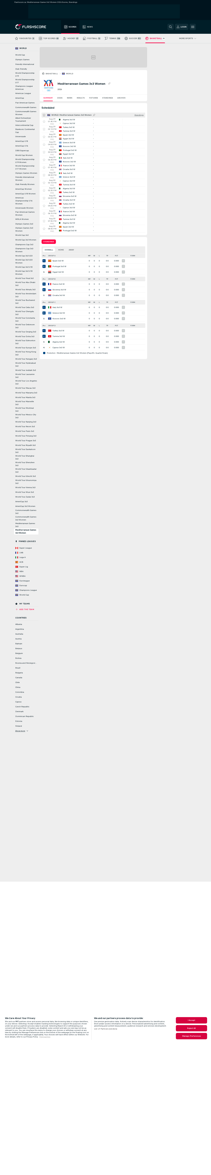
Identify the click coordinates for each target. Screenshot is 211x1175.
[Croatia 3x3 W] (49, 295)
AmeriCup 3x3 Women (25, 506)
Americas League (23, 93)
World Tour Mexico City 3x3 (25, 416)
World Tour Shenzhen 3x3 (25, 464)
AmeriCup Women (23, 189)
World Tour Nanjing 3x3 (25, 422)
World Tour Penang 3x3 (25, 436)
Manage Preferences (191, 1036)
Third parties (44, 1037)
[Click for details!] (93, 121)
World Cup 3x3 (22, 235)
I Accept (191, 1020)
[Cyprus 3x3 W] (49, 347)
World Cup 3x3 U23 (23, 256)
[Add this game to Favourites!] (44, 121)
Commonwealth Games (25, 107)
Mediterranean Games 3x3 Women (25, 531)
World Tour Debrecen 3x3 (25, 326)
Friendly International (24, 64)
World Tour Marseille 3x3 (24, 403)
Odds (59, 98)
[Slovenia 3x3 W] (49, 289)
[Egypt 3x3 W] (49, 272)
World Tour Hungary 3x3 (26, 359)
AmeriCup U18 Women (25, 193)
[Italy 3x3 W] (49, 307)
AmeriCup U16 (21, 146)
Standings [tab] (48, 242)
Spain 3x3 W (58, 261)
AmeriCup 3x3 (21, 501)
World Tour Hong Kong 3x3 (25, 353)
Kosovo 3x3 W (59, 318)
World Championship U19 (25, 74)
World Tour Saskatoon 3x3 (25, 451)
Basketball (52, 74)
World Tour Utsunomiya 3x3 (25, 481)
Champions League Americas (24, 87)
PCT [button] (116, 256)
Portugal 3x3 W (59, 266)
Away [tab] (71, 250)
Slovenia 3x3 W (59, 289)
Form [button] (132, 256)
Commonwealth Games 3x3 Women (25, 518)
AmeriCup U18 (21, 141)
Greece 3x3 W (58, 313)
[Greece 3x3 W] (49, 313)
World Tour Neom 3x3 (25, 426)
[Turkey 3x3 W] (49, 330)
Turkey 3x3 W (58, 330)
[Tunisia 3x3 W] (49, 336)
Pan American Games (25, 102)
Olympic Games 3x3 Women (24, 229)
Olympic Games (22, 59)
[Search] (170, 27)
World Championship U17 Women (25, 167)
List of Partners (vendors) (105, 1029)
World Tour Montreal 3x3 (24, 409)
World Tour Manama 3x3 (26, 392)
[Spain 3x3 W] (49, 260)
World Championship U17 (25, 81)
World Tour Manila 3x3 (25, 397)
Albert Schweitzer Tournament (23, 119)
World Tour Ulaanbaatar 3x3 (26, 470)
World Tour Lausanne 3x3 (25, 375)
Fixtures (93, 98)
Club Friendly (21, 69)
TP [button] (107, 256)
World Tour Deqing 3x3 (25, 331)
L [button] (99, 256)
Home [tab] (61, 250)
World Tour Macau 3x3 (25, 388)
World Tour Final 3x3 (24, 278)
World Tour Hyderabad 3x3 (25, 364)
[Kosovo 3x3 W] (49, 318)
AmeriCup (19, 98)
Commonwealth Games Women (25, 113)
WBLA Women (22, 219)
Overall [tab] (49, 250)
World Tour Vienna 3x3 (25, 487)
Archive (121, 98)
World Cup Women (24, 155)
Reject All (191, 1028)
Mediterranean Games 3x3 (25, 525)
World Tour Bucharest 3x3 (25, 301)
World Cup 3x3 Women (25, 240)
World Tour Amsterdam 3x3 (25, 295)
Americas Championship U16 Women (23, 201)
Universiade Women (24, 208)
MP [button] (89, 256)
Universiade (20, 136)
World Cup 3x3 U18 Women (23, 272)
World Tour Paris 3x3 (24, 431)
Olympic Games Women (26, 173)
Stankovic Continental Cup (25, 131)
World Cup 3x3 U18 (23, 267)
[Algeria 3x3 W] (49, 341)
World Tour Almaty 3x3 (25, 289)
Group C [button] (51, 302)
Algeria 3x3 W (58, 342)
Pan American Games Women (25, 213)
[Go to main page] (32, 26)
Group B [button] (51, 279)
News (69, 98)
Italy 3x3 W (57, 307)
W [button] (94, 256)
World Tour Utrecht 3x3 (25, 476)
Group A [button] (51, 256)
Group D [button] (52, 326)
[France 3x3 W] (49, 284)
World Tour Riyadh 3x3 (25, 445)
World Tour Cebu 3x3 (24, 307)
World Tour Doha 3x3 (24, 336)
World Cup (20, 55)
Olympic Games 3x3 (24, 224)
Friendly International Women (24, 178)
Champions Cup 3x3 (24, 244)
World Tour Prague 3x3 (25, 440)
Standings (107, 98)
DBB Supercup (22, 150)
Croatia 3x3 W (58, 295)
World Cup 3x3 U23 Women (23, 261)
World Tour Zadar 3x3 (25, 497)
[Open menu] (193, 27)
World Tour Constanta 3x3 (25, 319)
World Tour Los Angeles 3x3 (26, 382)
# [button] (43, 256)
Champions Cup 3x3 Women (24, 250)
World (69, 74)
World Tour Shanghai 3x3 (24, 457)
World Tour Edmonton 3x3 (25, 342)
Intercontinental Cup (24, 125)
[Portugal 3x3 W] (49, 266)
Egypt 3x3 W (58, 272)
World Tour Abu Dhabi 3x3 (25, 284)
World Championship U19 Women (25, 161)
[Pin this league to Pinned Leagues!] (109, 83)
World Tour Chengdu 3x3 (24, 313)
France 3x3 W (58, 284)
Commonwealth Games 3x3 (25, 511)
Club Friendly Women (25, 184)
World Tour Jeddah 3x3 (25, 370)
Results (81, 98)
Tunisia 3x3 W (58, 336)
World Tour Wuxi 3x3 (24, 492)
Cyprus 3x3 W (58, 347)
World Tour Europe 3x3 (25, 347)
